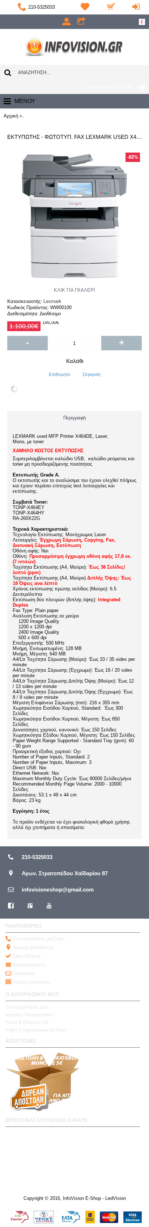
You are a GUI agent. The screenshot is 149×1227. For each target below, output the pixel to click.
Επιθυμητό (59, 374)
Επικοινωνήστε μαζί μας (38, 938)
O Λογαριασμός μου (26, 1007)
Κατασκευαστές (29, 964)
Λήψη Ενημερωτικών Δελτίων (36, 1030)
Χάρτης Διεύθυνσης (33, 947)
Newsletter (24, 973)
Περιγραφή (74, 417)
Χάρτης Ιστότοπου (32, 982)
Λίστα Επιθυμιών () (26, 1022)
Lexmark (52, 301)
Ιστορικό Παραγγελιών (29, 1014)
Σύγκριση (91, 374)
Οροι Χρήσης (27, 956)
